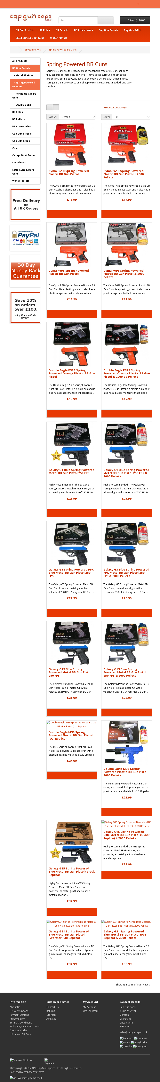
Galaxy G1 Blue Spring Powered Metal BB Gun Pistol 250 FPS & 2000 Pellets (126, 473)
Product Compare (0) (115, 107)
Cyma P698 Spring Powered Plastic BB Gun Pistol (69, 272)
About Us (15, 1007)
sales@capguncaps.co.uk (133, 1032)
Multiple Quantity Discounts (25, 1026)
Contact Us (52, 1007)
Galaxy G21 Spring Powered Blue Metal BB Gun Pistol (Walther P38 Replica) (69, 934)
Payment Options (19, 1014)
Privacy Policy (17, 1018)
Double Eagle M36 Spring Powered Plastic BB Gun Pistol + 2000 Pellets (126, 772)
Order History (90, 1011)
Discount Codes (18, 1030)
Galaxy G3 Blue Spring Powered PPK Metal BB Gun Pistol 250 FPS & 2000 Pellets (126, 572)
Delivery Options (19, 1011)
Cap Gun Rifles (132, 30)
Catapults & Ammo (24, 155)
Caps (15, 148)
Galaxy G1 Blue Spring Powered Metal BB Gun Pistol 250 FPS (71, 471)
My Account (89, 1007)
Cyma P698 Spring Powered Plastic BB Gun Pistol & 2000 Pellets (123, 274)
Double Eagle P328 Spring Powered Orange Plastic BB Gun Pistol (72, 373)
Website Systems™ (34, 1072)
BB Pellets (62, 30)
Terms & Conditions (21, 1022)
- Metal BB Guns (22, 75)
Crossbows (19, 162)
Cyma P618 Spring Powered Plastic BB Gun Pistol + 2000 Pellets (123, 174)
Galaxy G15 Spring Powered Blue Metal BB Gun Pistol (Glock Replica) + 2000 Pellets (126, 835)
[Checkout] (147, 3)
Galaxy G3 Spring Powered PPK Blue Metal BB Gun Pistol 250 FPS (71, 572)
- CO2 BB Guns (21, 104)
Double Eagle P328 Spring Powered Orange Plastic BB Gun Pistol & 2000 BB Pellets (126, 373)
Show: (106, 116)
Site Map (51, 1014)
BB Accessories (83, 30)
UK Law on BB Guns (20, 1034)
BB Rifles (44, 30)
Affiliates (51, 1018)
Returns (50, 1011)
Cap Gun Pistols (108, 30)
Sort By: (53, 116)
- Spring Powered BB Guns (23, 84)
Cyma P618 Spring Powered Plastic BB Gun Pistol (69, 172)
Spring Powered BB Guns (62, 49)
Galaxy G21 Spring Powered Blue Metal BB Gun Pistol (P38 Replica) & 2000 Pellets (125, 934)
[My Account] (136, 3)
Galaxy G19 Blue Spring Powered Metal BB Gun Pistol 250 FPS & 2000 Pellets (124, 672)
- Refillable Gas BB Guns (24, 95)
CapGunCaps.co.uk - (48, 1068)
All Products (19, 61)
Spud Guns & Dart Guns (30, 38)
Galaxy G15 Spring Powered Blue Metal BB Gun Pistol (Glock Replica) (72, 871)
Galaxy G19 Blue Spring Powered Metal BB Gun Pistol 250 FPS (70, 672)
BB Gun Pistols (25, 30)
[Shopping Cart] (142, 3)
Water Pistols (58, 38)
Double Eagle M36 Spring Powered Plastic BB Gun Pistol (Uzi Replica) (70, 735)
